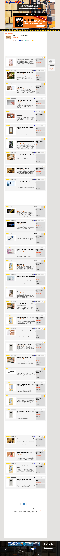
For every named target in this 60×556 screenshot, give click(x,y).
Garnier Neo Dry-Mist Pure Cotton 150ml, (25, 344)
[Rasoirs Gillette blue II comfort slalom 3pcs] (10, 210)
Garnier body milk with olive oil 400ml (25, 59)
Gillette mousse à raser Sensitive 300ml (25, 438)
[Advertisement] (25, 48)
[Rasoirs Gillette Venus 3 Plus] (10, 170)
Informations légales (21, 551)
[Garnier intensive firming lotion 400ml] (10, 75)
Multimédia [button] (18, 29)
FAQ (48, 67)
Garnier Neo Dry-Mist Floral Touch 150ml (25, 317)
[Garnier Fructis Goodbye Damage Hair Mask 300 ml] (11, 130)
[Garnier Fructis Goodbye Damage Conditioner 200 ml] (11, 482)
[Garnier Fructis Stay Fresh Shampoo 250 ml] (10, 251)
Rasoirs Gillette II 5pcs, (21, 222)
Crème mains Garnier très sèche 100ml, (25, 100)
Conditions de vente (21, 552)
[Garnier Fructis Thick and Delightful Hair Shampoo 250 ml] (11, 387)
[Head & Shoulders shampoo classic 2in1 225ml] (11, 414)
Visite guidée (50, 69)
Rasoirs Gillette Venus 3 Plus (23, 168)
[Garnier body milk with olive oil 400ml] (11, 62)
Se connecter (20, 549)
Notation (16, 40)
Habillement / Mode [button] (11, 29)
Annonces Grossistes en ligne (30, 539)
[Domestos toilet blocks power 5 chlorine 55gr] (10, 454)
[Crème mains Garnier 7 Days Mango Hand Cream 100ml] (10, 87)
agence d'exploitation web (28, 554)
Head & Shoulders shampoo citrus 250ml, (25, 398)
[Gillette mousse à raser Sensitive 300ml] (10, 440)
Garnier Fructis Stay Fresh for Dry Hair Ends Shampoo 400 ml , (25, 304)
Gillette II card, (20, 371)
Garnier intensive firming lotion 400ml (25, 72)
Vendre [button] (46, 29)
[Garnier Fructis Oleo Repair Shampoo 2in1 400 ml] (10, 278)
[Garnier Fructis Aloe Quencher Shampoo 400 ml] (11, 144)
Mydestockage (39, 62)
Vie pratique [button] (24, 29)
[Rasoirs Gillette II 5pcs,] (10, 224)
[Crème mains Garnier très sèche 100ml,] (10, 102)
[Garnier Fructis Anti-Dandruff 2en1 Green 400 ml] (11, 293)
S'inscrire (19, 550)
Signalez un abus (13, 70)
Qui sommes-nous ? (51, 68)
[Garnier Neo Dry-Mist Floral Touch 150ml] (11, 320)
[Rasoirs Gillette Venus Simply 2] (10, 183)
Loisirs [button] (42, 29)
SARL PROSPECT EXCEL (39, 60)
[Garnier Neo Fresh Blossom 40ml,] (10, 332)
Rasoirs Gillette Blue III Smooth (23, 236)
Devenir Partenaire (21, 548)
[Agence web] (38, 554)
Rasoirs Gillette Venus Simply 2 (23, 181)
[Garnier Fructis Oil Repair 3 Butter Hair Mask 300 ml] (10, 115)
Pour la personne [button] (30, 29)
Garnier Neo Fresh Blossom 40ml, (24, 330)
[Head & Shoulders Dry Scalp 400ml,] (10, 359)
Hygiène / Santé (42, 510)
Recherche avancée (30, 10)
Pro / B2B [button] (37, 29)
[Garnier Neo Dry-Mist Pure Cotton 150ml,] (11, 347)
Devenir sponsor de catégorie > (9, 33)
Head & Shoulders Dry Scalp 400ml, (24, 357)
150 (31, 505)
